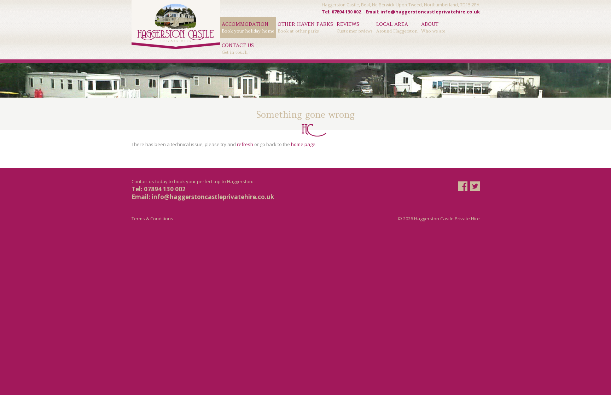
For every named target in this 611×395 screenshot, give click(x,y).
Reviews (355, 27)
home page (303, 144)
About (433, 27)
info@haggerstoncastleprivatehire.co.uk (430, 11)
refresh (245, 144)
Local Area (397, 27)
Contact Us (238, 48)
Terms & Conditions (152, 218)
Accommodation (248, 27)
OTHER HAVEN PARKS (305, 27)
